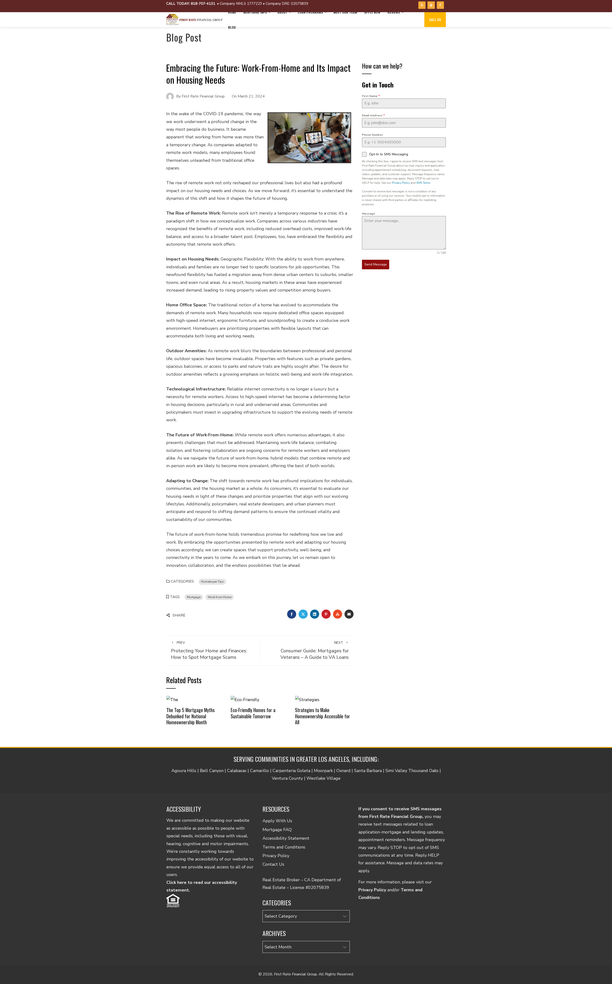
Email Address (373, 115)
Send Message (375, 264)
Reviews (394, 12)
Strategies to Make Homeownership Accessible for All (322, 716)
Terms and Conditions (283, 847)
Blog (232, 27)
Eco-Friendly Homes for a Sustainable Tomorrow (253, 713)
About (282, 12)
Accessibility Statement (285, 838)
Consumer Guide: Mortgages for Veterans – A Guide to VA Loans (314, 650)
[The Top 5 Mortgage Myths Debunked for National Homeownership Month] (172, 699)
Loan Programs (310, 12)
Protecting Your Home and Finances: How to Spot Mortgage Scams (209, 650)
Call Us (435, 19)
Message (368, 214)
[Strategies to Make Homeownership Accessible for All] (307, 699)
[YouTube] (431, 5)
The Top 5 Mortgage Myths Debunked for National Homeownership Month (190, 716)
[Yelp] (422, 5)
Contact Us (273, 864)
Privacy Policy (401, 183)
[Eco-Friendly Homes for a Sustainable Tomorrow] (245, 699)
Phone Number (372, 135)
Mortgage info (255, 12)
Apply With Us (277, 821)
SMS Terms (423, 183)
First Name (371, 96)
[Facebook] (440, 5)
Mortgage (194, 597)
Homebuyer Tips (212, 581)
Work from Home (219, 597)
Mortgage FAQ (277, 830)
